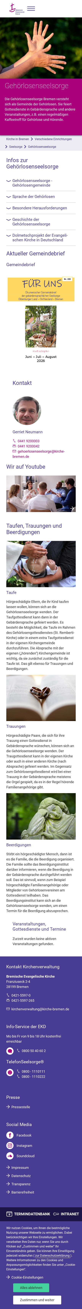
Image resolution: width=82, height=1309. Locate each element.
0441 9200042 (28, 446)
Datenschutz (21, 1176)
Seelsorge (15, 147)
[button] (31, 9)
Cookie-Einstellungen (27, 1277)
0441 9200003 (28, 441)
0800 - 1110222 (33, 1077)
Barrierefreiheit (22, 1192)
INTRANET (70, 1214)
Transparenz (21, 1184)
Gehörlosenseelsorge (42, 147)
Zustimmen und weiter (37, 1300)
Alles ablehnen (31, 1288)
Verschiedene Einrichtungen (53, 139)
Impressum (20, 1168)
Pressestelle (20, 1107)
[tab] (41, 183)
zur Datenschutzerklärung (52, 1255)
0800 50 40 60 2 (34, 1051)
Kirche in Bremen (17, 139)
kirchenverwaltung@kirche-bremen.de (40, 1009)
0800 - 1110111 (33, 1071)
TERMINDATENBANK (32, 1214)
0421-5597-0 (21, 995)
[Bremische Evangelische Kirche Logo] (16, 9)
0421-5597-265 (22, 1000)
